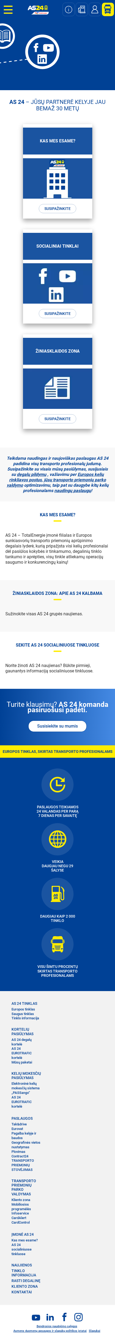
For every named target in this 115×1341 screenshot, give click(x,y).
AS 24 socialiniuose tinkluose (21, 1249)
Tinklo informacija (25, 1018)
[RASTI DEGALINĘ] (81, 9)
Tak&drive (19, 1124)
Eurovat (17, 1129)
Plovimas (18, 1152)
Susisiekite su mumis (57, 726)
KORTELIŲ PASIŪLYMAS (22, 1031)
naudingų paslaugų (72, 490)
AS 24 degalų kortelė (21, 1042)
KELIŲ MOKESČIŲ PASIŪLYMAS (26, 1075)
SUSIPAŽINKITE (57, 208)
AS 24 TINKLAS (24, 1003)
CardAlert (18, 1218)
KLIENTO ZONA (24, 1286)
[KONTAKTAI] (95, 9)
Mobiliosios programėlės (21, 1206)
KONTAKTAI (21, 1292)
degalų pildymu (31, 474)
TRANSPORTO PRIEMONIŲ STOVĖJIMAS (22, 1165)
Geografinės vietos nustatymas (25, 1144)
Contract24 (19, 1156)
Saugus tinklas (22, 1014)
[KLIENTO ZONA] (106, 9)
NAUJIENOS (21, 1265)
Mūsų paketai (21, 1062)
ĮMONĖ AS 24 (22, 1234)
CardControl (20, 1222)
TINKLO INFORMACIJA (23, 1273)
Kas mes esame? (24, 1240)
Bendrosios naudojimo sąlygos (57, 1326)
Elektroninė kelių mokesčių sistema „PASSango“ (25, 1088)
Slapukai (94, 1331)
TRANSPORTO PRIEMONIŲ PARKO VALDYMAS (23, 1187)
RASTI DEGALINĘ (25, 1281)
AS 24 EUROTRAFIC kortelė (21, 1053)
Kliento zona (20, 1200)
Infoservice (20, 1213)
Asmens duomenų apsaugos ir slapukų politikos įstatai (50, 1331)
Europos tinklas (23, 1009)
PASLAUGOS (22, 1118)
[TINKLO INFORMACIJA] (68, 9)
